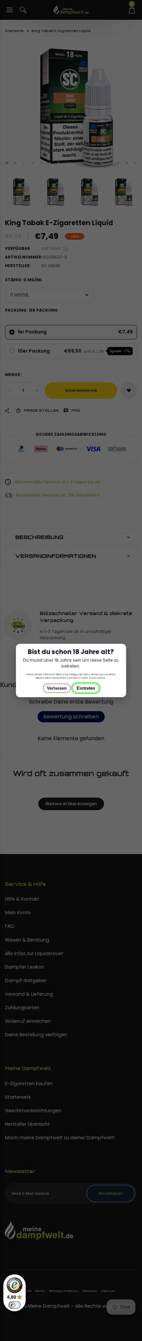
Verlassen (57, 688)
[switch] (14, 1305)
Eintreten (86, 688)
